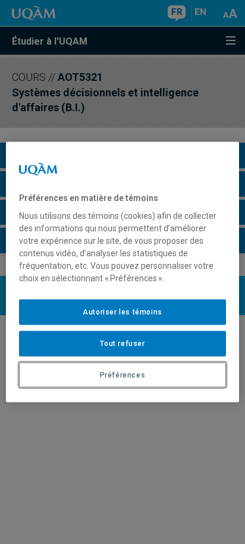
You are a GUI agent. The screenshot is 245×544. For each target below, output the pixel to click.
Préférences (123, 374)
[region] (122, 272)
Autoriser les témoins (122, 312)
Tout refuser (122, 343)
